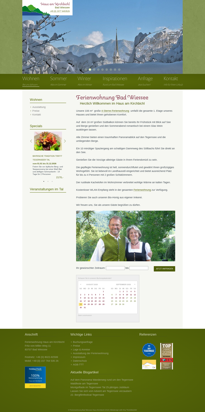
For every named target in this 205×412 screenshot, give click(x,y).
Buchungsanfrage (83, 342)
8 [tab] (115, 69)
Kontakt (173, 80)
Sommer (58, 80)
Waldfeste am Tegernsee (84, 383)
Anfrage (145, 80)
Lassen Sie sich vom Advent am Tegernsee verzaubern (101, 391)
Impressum (79, 357)
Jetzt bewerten (35, 386)
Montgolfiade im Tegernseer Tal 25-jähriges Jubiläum (99, 387)
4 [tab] (98, 69)
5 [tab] (102, 69)
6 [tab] (106, 69)
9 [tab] (119, 69)
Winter (85, 80)
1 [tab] (85, 69)
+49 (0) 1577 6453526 (60, 11)
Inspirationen (115, 80)
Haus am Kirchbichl (35, 381)
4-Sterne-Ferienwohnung (115, 110)
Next (176, 34)
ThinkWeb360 (131, 410)
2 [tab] (90, 69)
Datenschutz (80, 360)
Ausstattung (39, 107)
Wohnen (30, 80)
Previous (29, 34)
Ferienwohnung (142, 190)
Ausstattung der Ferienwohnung (90, 353)
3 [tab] (94, 69)
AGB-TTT (78, 364)
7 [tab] (110, 69)
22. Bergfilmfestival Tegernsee (87, 394)
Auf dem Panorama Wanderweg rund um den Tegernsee (101, 379)
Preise (35, 110)
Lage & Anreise (81, 349)
